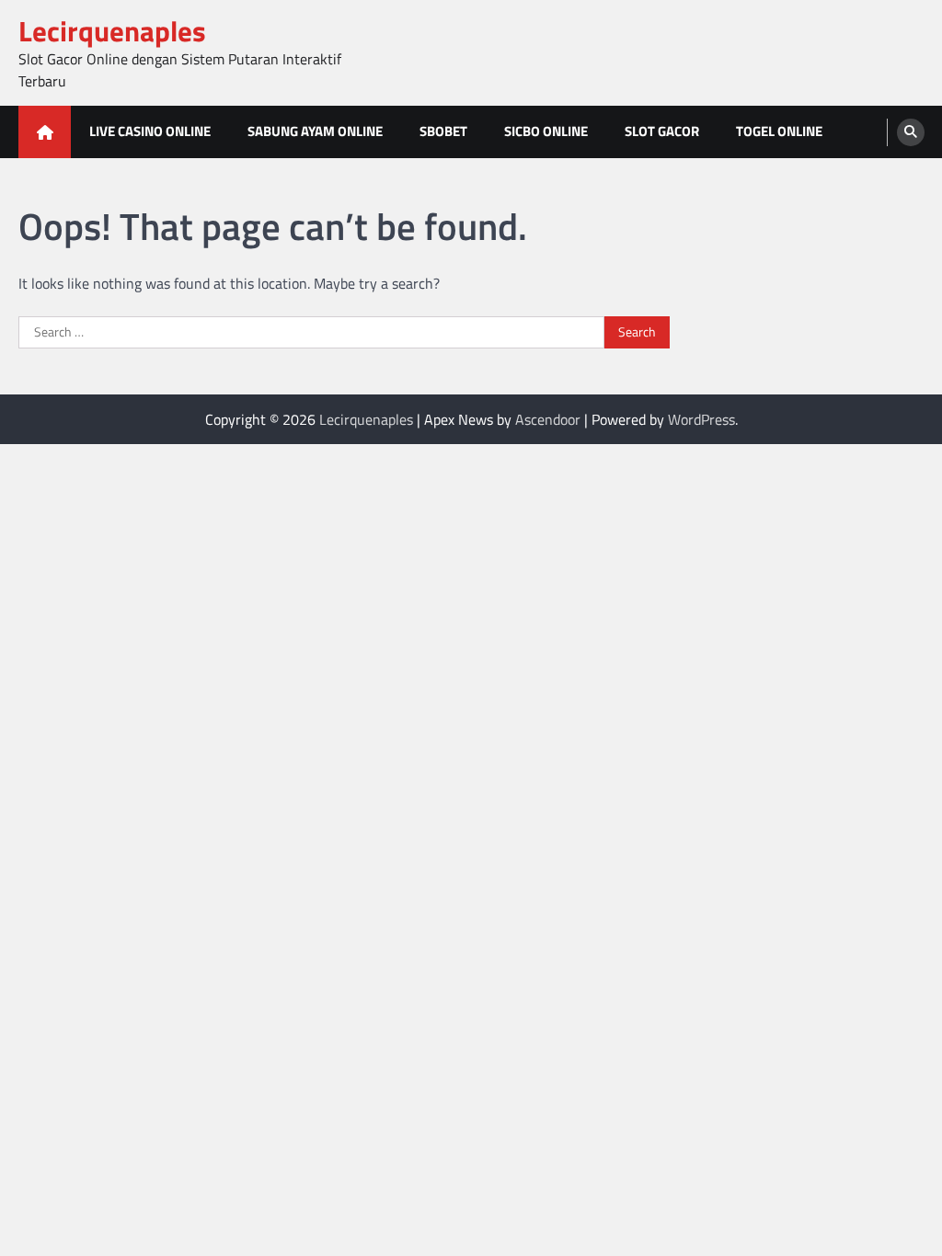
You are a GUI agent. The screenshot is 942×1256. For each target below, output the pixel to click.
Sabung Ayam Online (315, 131)
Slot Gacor (662, 131)
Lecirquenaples (112, 30)
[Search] (911, 132)
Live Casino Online (150, 131)
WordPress (701, 419)
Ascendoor (547, 419)
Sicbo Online (546, 131)
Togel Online (779, 131)
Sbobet (443, 131)
